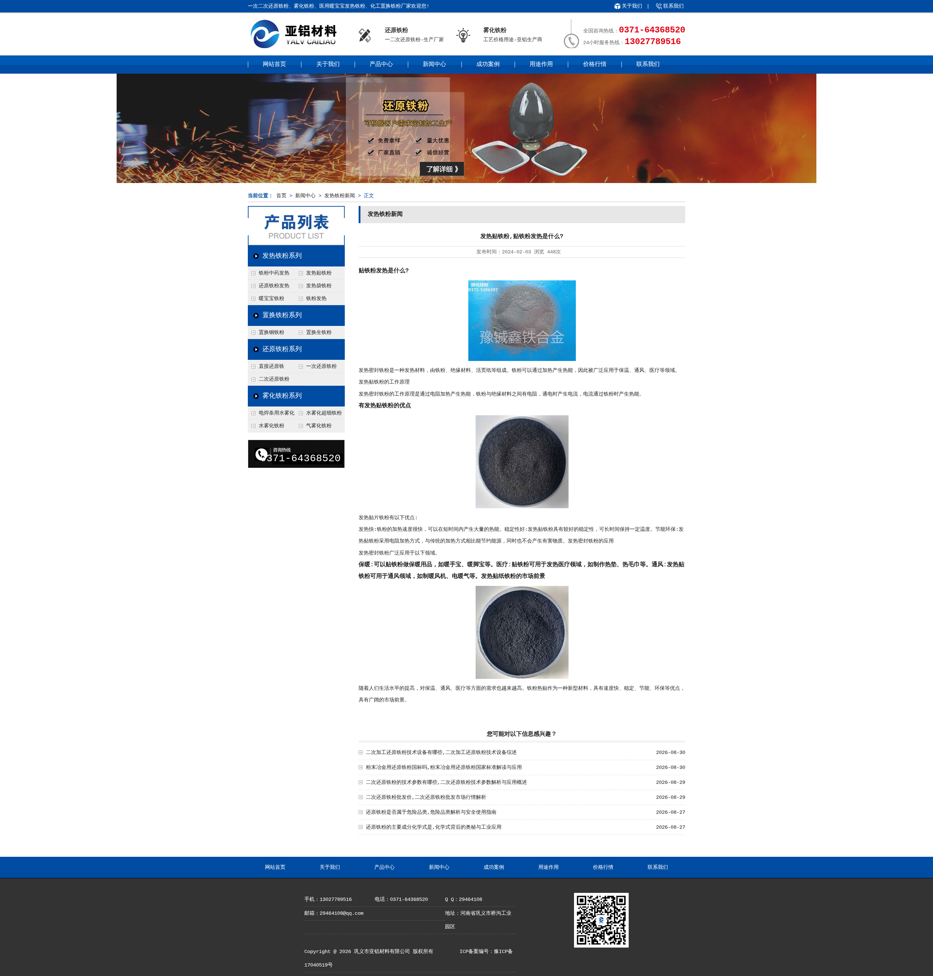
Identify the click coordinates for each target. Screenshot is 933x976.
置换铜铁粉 (271, 332)
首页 (281, 196)
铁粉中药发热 (274, 273)
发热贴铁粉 (319, 273)
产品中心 (381, 64)
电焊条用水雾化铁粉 (271, 415)
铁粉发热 (316, 299)
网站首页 (274, 64)
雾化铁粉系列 (282, 396)
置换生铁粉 (319, 332)
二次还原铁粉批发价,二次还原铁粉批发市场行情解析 (426, 797)
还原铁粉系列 (282, 349)
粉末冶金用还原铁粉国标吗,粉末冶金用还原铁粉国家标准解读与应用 (444, 767)
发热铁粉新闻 (339, 196)
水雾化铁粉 (271, 426)
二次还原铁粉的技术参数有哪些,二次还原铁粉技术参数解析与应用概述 (446, 782)
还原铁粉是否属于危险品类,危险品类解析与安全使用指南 (431, 812)
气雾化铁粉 (319, 426)
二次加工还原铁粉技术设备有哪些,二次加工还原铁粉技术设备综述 (441, 752)
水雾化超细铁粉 (324, 413)
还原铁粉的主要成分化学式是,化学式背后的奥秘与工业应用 (433, 827)
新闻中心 (434, 64)
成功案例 (488, 64)
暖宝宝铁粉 (271, 299)
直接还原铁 (271, 366)
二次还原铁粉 (274, 379)
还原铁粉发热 (274, 286)
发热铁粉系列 (282, 256)
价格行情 (594, 64)
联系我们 (673, 6)
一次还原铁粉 (321, 366)
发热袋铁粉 (319, 286)
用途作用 (541, 64)
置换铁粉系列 (282, 315)
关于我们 (632, 6)
